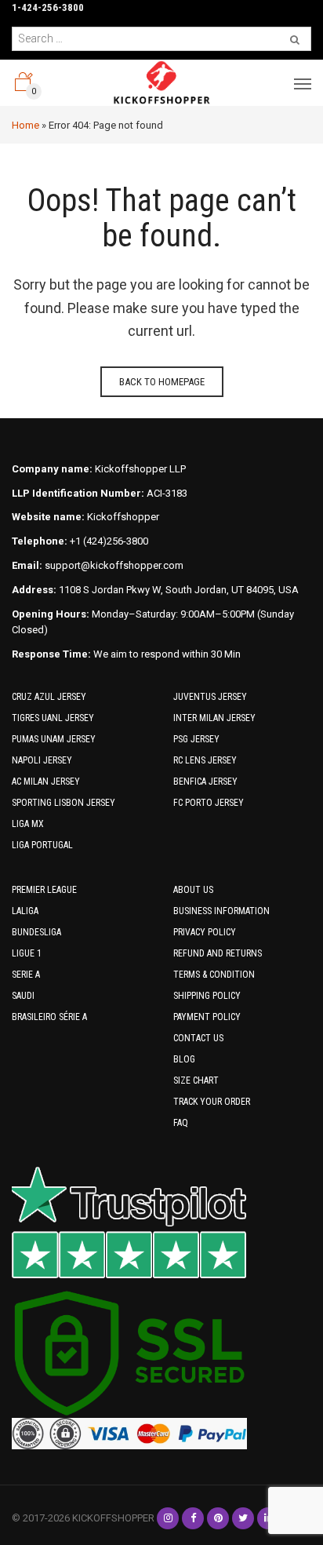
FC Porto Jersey (208, 802)
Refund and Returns (217, 953)
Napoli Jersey (42, 760)
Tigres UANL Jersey (53, 717)
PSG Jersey (196, 739)
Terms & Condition (214, 974)
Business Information (221, 911)
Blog (184, 1059)
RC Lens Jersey (205, 760)
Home (25, 125)
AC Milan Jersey (46, 781)
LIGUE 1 (27, 953)
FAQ (180, 1122)
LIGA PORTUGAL (42, 845)
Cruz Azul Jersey (49, 696)
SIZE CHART (196, 1080)
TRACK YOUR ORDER (211, 1101)
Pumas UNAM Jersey (54, 739)
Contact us (198, 1038)
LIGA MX (28, 823)
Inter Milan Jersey (214, 717)
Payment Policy (207, 1016)
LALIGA (25, 911)
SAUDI (23, 995)
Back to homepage (162, 382)
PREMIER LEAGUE (44, 889)
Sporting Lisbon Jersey (63, 802)
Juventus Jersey (210, 696)
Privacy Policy (204, 932)
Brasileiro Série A (49, 1016)
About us (193, 889)
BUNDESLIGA (36, 932)
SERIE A (26, 974)
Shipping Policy (207, 995)
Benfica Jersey (205, 781)
